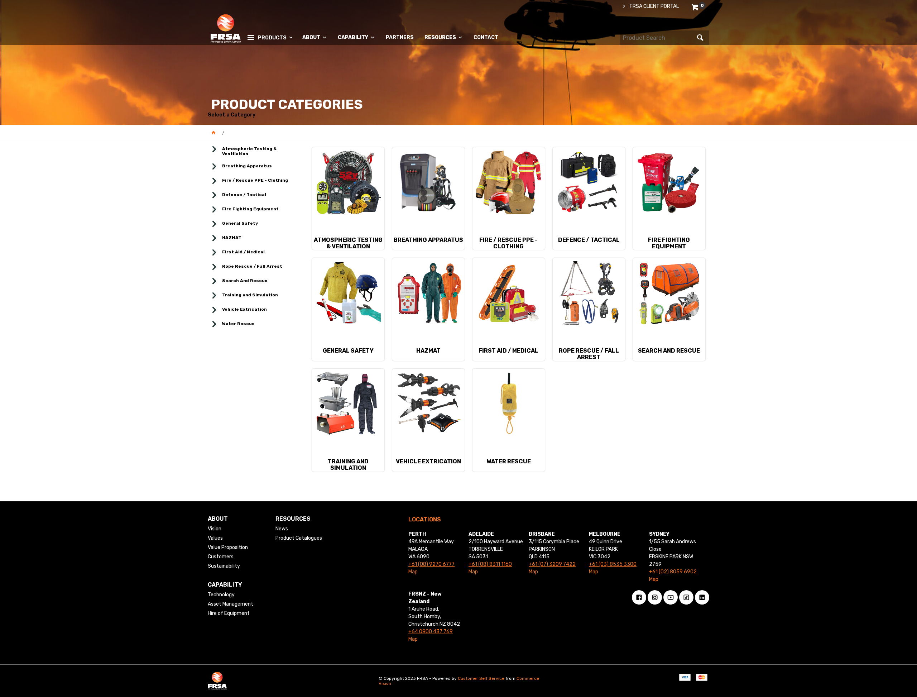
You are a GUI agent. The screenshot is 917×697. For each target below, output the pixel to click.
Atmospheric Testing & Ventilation (249, 151)
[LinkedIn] (702, 597)
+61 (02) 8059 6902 (673, 572)
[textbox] (657, 37)
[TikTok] (686, 597)
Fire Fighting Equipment (250, 208)
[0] (695, 8)
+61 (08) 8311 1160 (490, 564)
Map (413, 572)
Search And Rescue (245, 280)
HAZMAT (231, 237)
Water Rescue (238, 323)
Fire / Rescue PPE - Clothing (255, 180)
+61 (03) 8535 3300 (613, 564)
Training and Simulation (250, 294)
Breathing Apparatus (247, 165)
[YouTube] (670, 597)
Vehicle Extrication (244, 309)
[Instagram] (655, 597)
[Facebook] (639, 597)
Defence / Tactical (244, 194)
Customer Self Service (481, 678)
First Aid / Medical (243, 251)
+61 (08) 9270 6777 (431, 564)
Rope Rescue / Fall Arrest (252, 266)
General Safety (240, 223)
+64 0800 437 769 (430, 632)
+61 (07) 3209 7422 (552, 564)
